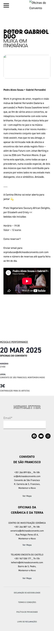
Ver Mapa (27, 495)
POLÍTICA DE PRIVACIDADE (27, 612)
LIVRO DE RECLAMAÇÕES (27, 621)
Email (7, 418)
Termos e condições (27, 602)
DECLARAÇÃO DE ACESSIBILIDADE (27, 592)
